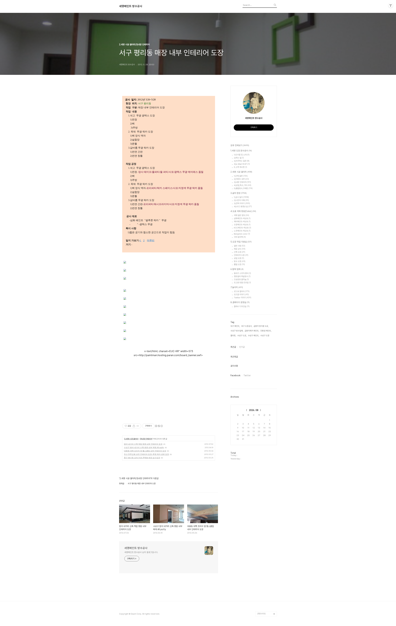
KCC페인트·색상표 (242, 228)
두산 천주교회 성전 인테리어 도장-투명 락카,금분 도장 (146, 454)
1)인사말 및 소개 (242, 155)
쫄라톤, (233, 335)
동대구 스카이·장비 (242, 273)
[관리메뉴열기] (390, 5)
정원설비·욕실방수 (242, 276)
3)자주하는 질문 (241, 161)
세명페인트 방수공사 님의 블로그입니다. (141, 552)
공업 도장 (239, 258)
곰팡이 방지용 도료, (261, 326)
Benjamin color (242, 234)
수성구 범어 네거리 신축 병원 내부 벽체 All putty (144, 447)
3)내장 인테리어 (146, 439)
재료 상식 (239, 249)
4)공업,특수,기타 (242, 185)
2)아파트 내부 (241, 179)
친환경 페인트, (265, 331)
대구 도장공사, (246, 326)
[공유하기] (134, 426)
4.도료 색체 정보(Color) (243, 211)
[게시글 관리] (138, 426)
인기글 (242, 347)
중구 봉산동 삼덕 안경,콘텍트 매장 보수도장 (142, 457)
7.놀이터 (236, 287)
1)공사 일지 (241, 197)
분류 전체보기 (239, 145)
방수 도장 (239, 261)
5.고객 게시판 (240, 167)
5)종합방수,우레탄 (243, 188)
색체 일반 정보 (241, 215)
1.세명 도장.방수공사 (241, 150)
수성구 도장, (265, 335)
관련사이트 (261, 614)
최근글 (233, 347)
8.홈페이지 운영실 (240, 302)
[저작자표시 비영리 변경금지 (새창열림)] (159, 426)
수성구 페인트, (253, 335)
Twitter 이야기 (242, 297)
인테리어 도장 (241, 255)
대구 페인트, (235, 326)
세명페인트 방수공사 (130, 6)
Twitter (247, 375)
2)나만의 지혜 (241, 200)
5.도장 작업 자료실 (241, 241)
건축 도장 (239, 252)
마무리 (150, 240)
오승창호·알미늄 (241, 279)
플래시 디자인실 (242, 306)
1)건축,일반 (241, 176)
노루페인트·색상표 (242, 231)
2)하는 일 (239, 158)
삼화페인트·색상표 (242, 218)
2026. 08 (253, 410)
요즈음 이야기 (241, 294)
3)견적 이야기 (242, 203)
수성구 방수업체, (236, 331)
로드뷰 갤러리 (242, 291)
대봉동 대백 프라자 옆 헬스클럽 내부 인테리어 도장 (145, 451)
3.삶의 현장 (238, 193)
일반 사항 (239, 246)
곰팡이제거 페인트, (252, 331)
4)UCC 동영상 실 (243, 206)
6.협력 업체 (236, 269)
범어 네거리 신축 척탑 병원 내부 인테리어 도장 (143, 444)
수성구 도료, (242, 335)
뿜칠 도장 (239, 264)
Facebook (235, 375)
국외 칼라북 (240, 237)
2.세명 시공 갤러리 (131, 439)
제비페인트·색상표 (242, 221)
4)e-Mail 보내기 (242, 164)
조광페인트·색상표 (242, 224)
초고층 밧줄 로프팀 (242, 282)
